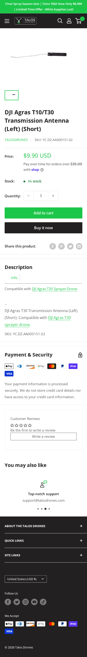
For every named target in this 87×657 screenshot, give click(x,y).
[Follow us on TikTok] (43, 602)
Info (14, 277)
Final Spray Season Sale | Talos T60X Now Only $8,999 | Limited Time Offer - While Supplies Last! (43, 6)
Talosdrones (16, 140)
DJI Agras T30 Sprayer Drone (54, 288)
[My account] (69, 20)
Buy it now (43, 227)
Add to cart (43, 213)
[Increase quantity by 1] (53, 196)
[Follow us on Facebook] (8, 602)
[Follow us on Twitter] (16, 602)
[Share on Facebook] (52, 246)
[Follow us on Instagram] (25, 602)
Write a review (43, 436)
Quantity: (13, 196)
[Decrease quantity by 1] (28, 196)
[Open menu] (7, 21)
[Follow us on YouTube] (34, 602)
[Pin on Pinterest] (61, 246)
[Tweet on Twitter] (70, 246)
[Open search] (60, 20)
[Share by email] (79, 246)
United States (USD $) (21, 579)
